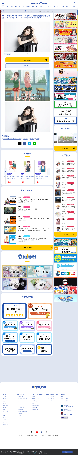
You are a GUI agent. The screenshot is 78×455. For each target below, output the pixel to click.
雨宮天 (31, 138)
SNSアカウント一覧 (36, 407)
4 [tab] (65, 144)
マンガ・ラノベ (41, 6)
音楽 (54, 6)
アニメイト (63, 396)
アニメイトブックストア (52, 396)
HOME (2, 6)
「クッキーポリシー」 (33, 453)
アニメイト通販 (64, 398)
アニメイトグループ (65, 402)
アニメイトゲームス (51, 398)
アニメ (16, 6)
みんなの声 (28, 6)
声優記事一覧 (20, 409)
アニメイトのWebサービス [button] (52, 394)
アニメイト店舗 (64, 400)
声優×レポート (21, 415)
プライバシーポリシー (36, 398)
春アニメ (19, 400)
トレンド (11, 6)
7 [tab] (71, 144)
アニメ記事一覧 (21, 407)
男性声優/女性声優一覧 (22, 411)
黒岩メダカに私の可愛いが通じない (12, 138)
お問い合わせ (35, 403)
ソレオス (48, 402)
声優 (19, 6)
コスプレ (58, 6)
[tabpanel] (65, 138)
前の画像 (8, 54)
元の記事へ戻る (27, 65)
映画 (36, 6)
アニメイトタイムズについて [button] (38, 394)
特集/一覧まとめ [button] (20, 394)
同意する (67, 452)
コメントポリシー (35, 402)
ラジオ (23, 6)
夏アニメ (19, 402)
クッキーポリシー (35, 400)
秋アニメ (19, 403)
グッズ (32, 6)
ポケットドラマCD (50, 400)
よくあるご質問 (35, 405)
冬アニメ (19, 405)
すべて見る (65, 234)
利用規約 (34, 396)
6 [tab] (69, 144)
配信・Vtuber (67, 6)
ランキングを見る (27, 247)
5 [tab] (67, 144)
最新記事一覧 (20, 396)
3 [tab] (63, 144)
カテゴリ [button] (5, 394)
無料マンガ (74, 6)
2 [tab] (61, 144)
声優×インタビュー (21, 413)
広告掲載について (35, 409)
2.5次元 (62, 6)
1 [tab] (59, 144)
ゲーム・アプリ (49, 6)
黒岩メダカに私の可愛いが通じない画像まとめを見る (27, 60)
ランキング (6, 6)
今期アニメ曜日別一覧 (22, 398)
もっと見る (65, 148)
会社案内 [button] (63, 394)
